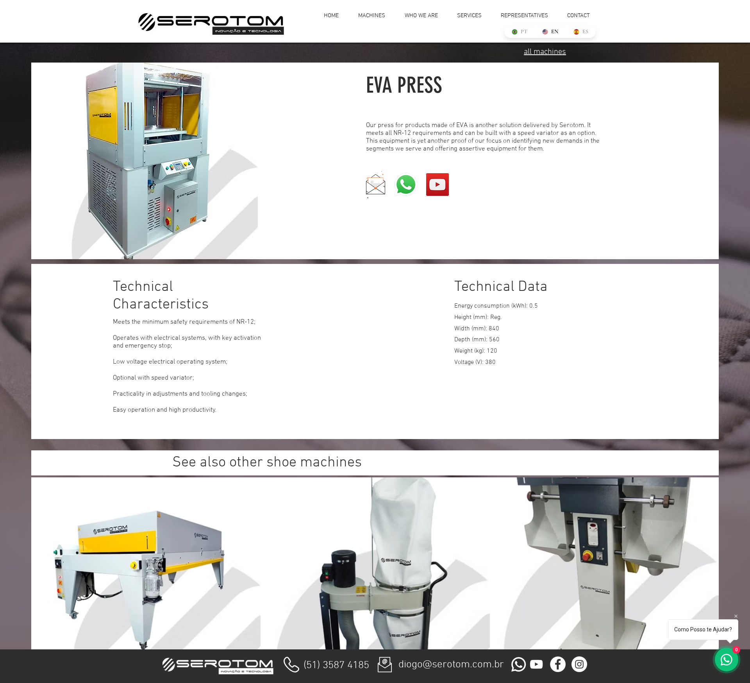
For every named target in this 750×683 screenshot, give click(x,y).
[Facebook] (558, 664)
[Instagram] (579, 664)
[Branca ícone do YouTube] (536, 664)
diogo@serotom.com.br (451, 664)
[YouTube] (437, 184)
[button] (375, 185)
